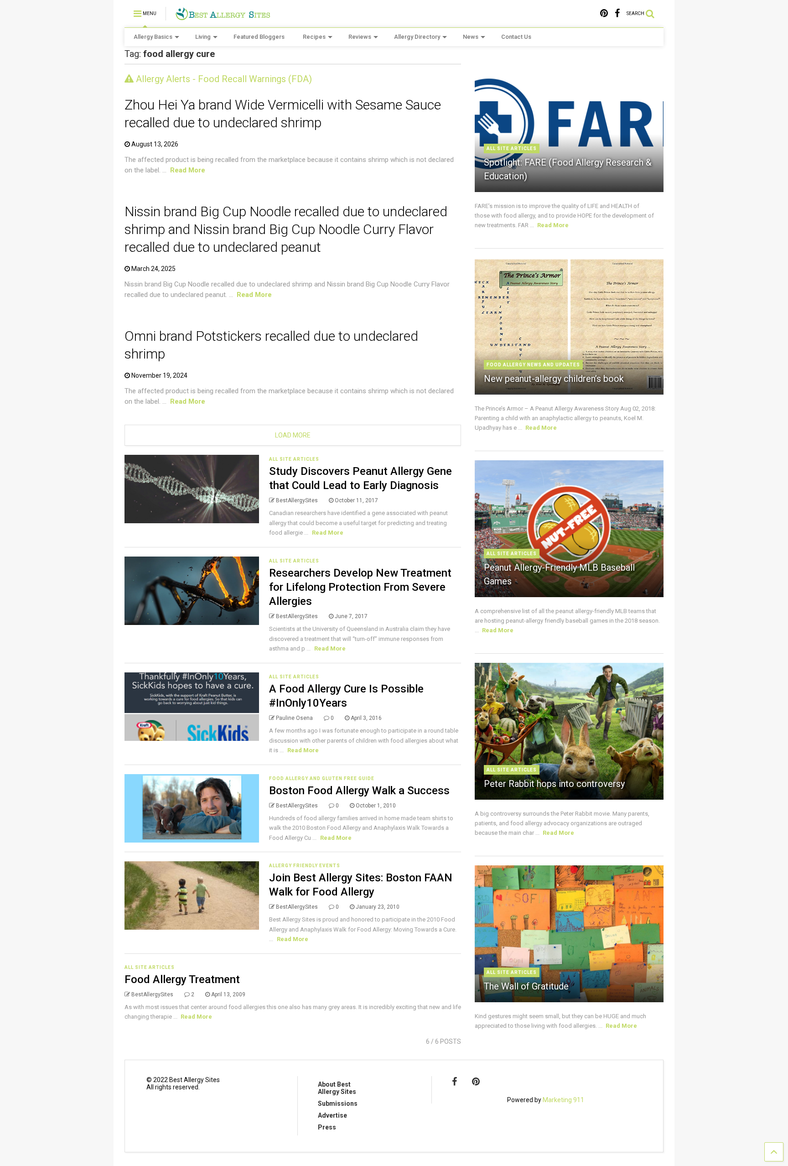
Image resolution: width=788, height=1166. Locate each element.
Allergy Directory (417, 36)
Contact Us (516, 36)
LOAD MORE (293, 435)
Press (327, 1127)
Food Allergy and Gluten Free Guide (321, 778)
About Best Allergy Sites (337, 1088)
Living (203, 36)
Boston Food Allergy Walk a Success (359, 790)
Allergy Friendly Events (304, 865)
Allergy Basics (153, 36)
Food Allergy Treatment (182, 979)
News (470, 36)
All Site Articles (294, 459)
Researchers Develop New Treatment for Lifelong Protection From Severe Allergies (360, 587)
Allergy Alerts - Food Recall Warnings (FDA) (223, 78)
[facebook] (617, 13)
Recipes (314, 36)
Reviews (359, 36)
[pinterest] (604, 13)
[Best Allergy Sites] (222, 16)
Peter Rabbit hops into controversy (554, 783)
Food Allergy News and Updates (533, 364)
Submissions (338, 1103)
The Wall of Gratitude (526, 986)
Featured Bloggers (259, 36)
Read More (187, 170)
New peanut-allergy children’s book (554, 378)
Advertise (332, 1115)
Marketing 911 (563, 1100)
